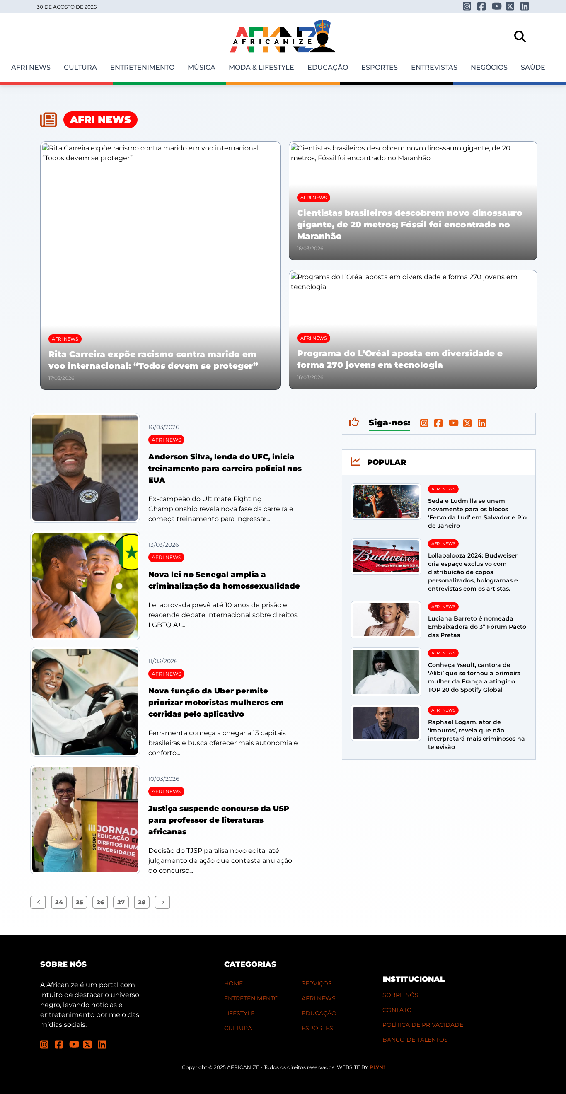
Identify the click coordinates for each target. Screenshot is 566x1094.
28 (141, 902)
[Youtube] (496, 6)
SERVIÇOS (317, 983)
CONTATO (397, 1010)
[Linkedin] (524, 6)
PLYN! (377, 1067)
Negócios (489, 67)
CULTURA (238, 1028)
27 (121, 902)
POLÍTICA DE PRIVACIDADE (422, 1025)
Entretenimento (142, 67)
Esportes (379, 67)
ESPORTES (317, 1028)
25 (79, 902)
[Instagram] (467, 6)
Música (201, 67)
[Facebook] (481, 6)
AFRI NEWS (319, 998)
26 (100, 902)
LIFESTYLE (239, 1013)
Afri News (31, 67)
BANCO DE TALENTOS (415, 1039)
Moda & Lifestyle (261, 67)
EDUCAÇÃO (319, 1013)
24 (59, 902)
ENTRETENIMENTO (251, 998)
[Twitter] (510, 6)
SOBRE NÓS (400, 995)
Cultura (80, 67)
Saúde (533, 67)
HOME (233, 983)
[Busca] (520, 36)
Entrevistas (434, 67)
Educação (327, 67)
